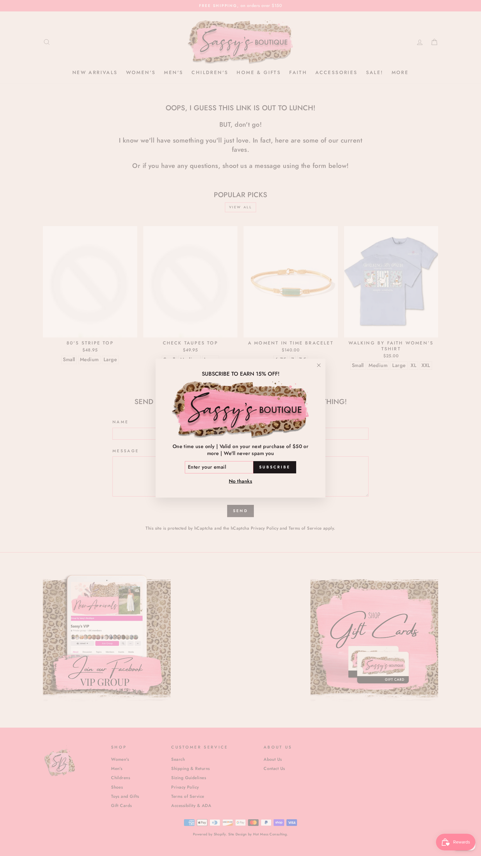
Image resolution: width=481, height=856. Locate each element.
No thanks (240, 481)
